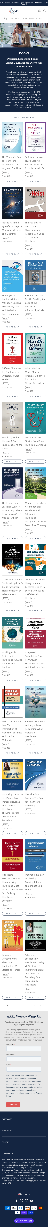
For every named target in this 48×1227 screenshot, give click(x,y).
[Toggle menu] (3, 11)
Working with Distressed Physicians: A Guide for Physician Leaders (12, 660)
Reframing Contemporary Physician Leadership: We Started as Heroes (11, 962)
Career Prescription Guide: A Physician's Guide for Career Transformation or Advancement (12, 587)
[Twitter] (21, 1200)
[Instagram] (26, 1200)
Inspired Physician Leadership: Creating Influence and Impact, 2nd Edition (34, 882)
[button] (24, 18)
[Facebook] (16, 1200)
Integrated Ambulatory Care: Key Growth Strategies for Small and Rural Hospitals (35, 660)
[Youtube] (31, 1200)
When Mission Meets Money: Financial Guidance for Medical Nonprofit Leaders (35, 376)
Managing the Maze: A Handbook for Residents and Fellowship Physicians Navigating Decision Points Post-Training (35, 514)
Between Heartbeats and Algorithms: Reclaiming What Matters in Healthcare (35, 729)
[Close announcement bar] (45, 2)
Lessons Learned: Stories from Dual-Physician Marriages (35, 441)
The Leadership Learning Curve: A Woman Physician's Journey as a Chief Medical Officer (12, 510)
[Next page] (40, 1005)
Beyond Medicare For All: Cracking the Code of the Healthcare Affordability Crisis (35, 303)
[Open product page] (12, 137)
